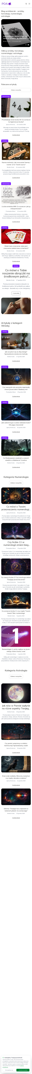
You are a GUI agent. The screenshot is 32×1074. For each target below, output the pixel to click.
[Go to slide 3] (28, 44)
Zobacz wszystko (16, 90)
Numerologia (6, 96)
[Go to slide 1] (25, 44)
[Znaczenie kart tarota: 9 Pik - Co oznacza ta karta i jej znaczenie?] (16, 33)
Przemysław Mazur (10, 211)
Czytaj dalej (16, 293)
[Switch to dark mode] (26, 3)
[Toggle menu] (29, 3)
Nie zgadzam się (9, 1070)
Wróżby (6, 33)
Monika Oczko (6, 41)
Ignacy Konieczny (10, 124)
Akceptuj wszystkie (23, 1070)
